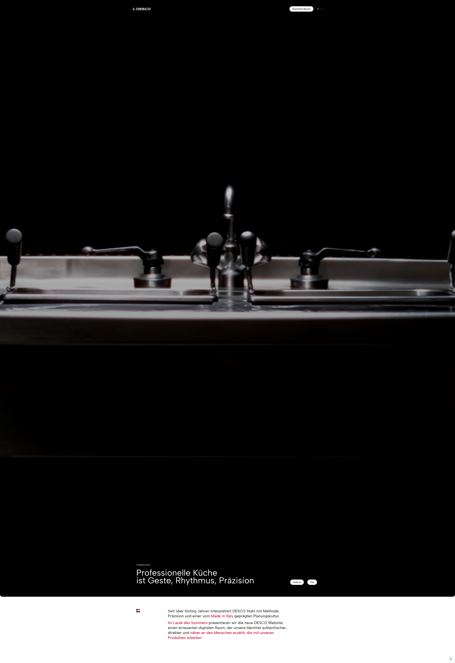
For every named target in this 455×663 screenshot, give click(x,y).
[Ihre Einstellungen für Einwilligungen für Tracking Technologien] (451, 659)
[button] (297, 582)
